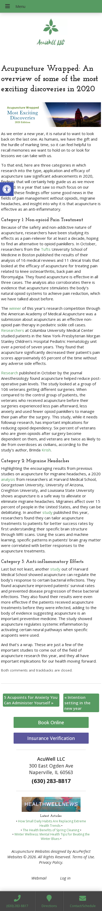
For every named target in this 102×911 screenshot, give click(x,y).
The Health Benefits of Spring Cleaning (51, 830)
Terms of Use (83, 856)
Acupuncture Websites (31, 851)
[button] (7, 189)
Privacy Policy (50, 862)
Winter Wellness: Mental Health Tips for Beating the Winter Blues (52, 836)
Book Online (51, 722)
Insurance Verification (51, 738)
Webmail (39, 878)
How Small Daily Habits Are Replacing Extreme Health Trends (52, 823)
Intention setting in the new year (77, 703)
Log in (65, 878)
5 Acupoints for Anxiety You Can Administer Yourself (31, 700)
